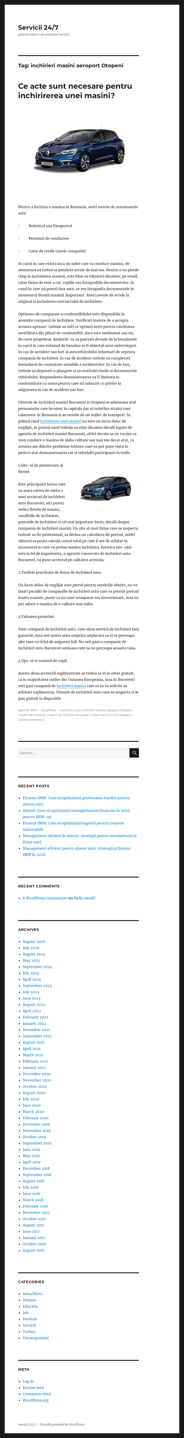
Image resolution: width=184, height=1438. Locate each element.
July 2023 (31, 992)
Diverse (29, 1300)
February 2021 (35, 1061)
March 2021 (33, 1055)
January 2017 (34, 1237)
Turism (29, 1331)
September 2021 (37, 1036)
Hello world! (85, 898)
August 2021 (33, 1042)
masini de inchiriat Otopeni (111, 715)
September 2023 (37, 985)
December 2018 (36, 1168)
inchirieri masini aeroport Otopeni (107, 710)
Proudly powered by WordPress (62, 1425)
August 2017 (33, 1225)
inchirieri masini (71, 686)
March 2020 (33, 1111)
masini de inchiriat (32, 715)
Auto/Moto (48, 710)
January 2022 (34, 1023)
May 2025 (31, 960)
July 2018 (31, 1187)
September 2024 (37, 966)
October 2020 (35, 1086)
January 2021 (34, 1067)
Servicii (29, 1325)
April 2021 (31, 1048)
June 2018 (31, 1193)
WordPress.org (36, 1400)
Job (25, 1312)
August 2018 (33, 1181)
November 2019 (37, 1130)
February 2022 (35, 1017)
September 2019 (37, 1143)
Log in (28, 1381)
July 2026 (31, 948)
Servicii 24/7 (38, 27)
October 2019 (34, 1137)
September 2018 (37, 1174)
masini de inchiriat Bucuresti (68, 715)
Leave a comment (31, 719)
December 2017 (36, 1212)
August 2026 (34, 941)
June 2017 (31, 1231)
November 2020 (37, 1080)
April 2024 (32, 979)
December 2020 (36, 1074)
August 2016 (34, 1250)
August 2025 (34, 954)
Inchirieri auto (70, 710)
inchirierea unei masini (60, 421)
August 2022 (34, 1004)
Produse (30, 1319)
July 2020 (31, 1099)
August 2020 (34, 1092)
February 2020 (35, 1118)
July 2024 (31, 973)
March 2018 (33, 1200)
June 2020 (32, 1105)
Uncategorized (36, 1338)
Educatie (30, 1306)
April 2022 (32, 1011)
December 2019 (36, 1124)
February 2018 (35, 1206)
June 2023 (31, 998)
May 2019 (31, 1156)
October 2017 (34, 1219)
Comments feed (37, 1394)
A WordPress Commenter (45, 898)
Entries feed (33, 1387)
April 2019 (32, 1162)
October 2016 (34, 1244)
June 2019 (31, 1149)
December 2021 (36, 1029)
